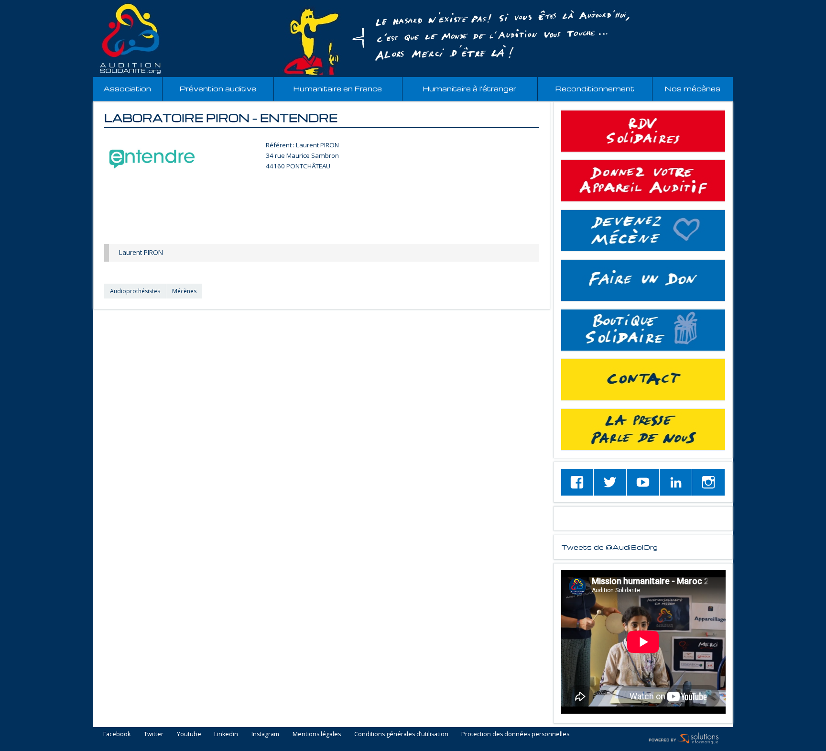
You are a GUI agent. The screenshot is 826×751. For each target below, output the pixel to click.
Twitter (153, 734)
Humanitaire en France (337, 88)
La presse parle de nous (643, 429)
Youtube (189, 734)
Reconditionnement (594, 88)
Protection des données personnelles (515, 734)
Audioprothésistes (135, 291)
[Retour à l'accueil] (413, 38)
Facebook (116, 734)
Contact (643, 379)
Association (127, 88)
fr (797, 5)
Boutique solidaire (643, 330)
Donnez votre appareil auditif (643, 180)
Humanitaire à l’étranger (469, 88)
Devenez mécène (643, 230)
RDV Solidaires (643, 131)
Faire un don (643, 280)
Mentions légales (317, 734)
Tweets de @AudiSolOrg (609, 546)
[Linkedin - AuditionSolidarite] (676, 482)
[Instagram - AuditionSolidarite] (708, 482)
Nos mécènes (692, 88)
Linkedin (226, 734)
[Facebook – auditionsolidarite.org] (577, 482)
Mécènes (184, 291)
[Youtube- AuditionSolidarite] (643, 482)
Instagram (265, 734)
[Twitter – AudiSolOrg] (610, 482)
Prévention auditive (218, 88)
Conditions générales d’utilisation (401, 734)
